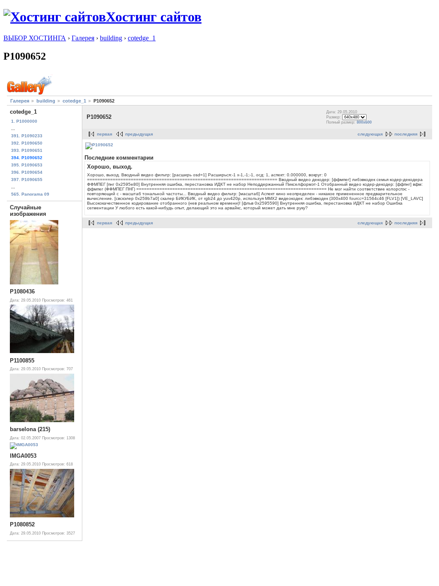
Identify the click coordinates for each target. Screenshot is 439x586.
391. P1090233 (26, 135)
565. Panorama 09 (30, 194)
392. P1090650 (26, 143)
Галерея (83, 38)
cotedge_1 (142, 38)
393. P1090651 (26, 150)
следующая (370, 134)
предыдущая (139, 134)
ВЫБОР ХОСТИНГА (34, 38)
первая (104, 134)
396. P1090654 (26, 172)
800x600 (364, 122)
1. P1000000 (24, 121)
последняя (406, 134)
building (111, 38)
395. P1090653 (26, 165)
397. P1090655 (26, 179)
